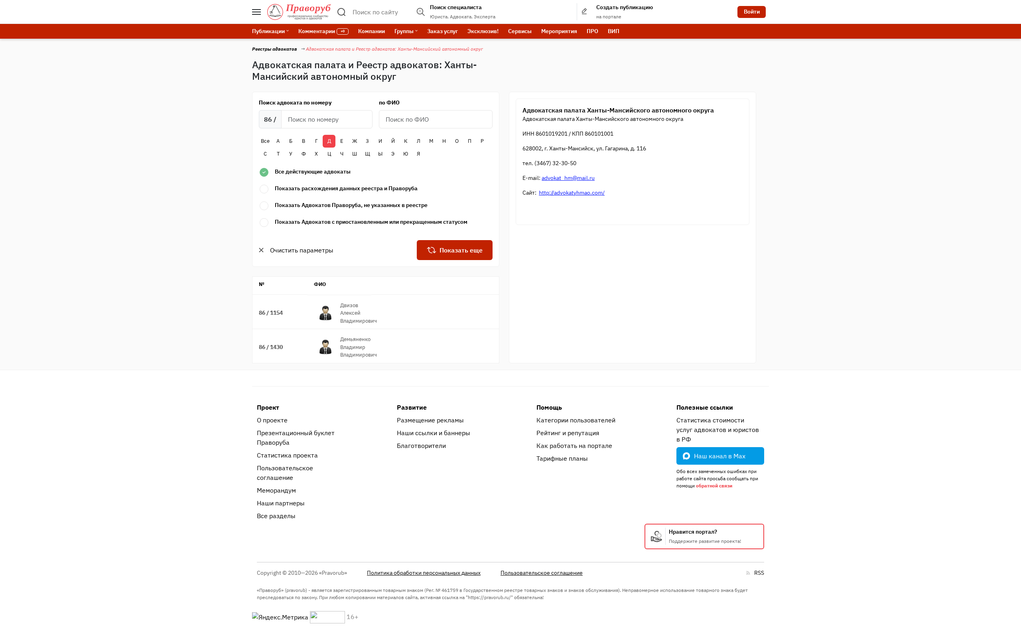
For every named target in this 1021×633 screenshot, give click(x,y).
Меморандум (276, 490)
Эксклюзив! (483, 31)
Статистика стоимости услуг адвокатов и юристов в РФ (717, 429)
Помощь (549, 407)
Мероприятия (559, 31)
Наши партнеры (281, 503)
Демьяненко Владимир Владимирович (358, 347)
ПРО (592, 31)
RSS (759, 572)
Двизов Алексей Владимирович (358, 313)
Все (265, 141)
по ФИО (389, 102)
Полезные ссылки (704, 407)
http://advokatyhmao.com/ (572, 192)
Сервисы (520, 31)
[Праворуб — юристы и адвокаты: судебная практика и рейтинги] (299, 12)
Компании (371, 31)
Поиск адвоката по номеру (295, 102)
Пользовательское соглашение (285, 472)
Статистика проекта (287, 455)
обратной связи (714, 486)
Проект (268, 407)
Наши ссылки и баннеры (433, 433)
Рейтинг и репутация (567, 433)
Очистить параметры (301, 250)
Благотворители (421, 446)
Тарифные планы (562, 458)
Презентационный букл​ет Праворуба (296, 437)
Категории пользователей (575, 420)
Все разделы (276, 516)
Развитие (412, 407)
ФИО (320, 284)
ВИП (613, 31)
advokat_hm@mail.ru (568, 177)
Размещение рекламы (430, 420)
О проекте (272, 420)
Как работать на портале (574, 446)
